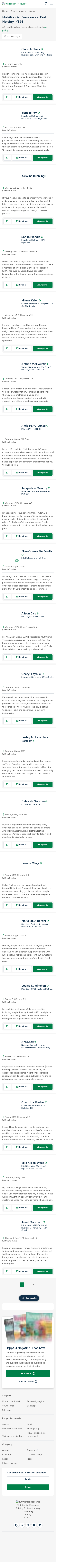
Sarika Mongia (31, 237)
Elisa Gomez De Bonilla (36, 551)
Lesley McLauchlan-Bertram (34, 739)
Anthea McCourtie (34, 364)
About (5, 1450)
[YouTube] (33, 1525)
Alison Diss (29, 613)
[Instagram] (22, 1525)
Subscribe (28, 1373)
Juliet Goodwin (32, 1222)
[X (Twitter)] (28, 1525)
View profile (43, 97)
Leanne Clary (30, 863)
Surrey (32, 11)
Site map (6, 1410)
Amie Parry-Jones (33, 425)
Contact (6, 1454)
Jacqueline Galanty (34, 488)
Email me (22, 97)
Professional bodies (12, 1428)
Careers (32, 1450)
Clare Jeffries (31, 49)
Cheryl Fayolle (31, 674)
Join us (5, 1424)
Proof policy (33, 1428)
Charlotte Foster (33, 1102)
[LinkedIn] (39, 1525)
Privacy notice (9, 1463)
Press (30, 1458)
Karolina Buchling (33, 176)
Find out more (28, 1381)
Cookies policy (34, 1454)
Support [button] (6, 1395)
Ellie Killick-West (33, 1163)
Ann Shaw (28, 1042)
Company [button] (7, 1444)
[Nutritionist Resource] (15, 3)
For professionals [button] (11, 1418)
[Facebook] (16, 1525)
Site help (31, 1405)
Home (5, 11)
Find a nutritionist (11, 1401)
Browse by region (18, 11)
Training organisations (13, 1436)
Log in (30, 1424)
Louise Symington (33, 985)
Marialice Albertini (34, 921)
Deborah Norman (33, 801)
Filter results (29, 1297)
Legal (5, 1458)
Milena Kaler (30, 300)
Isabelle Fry (29, 112)
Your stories (8, 1405)
